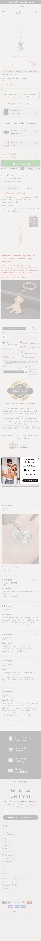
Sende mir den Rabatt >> (30, 480)
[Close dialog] (39, 459)
